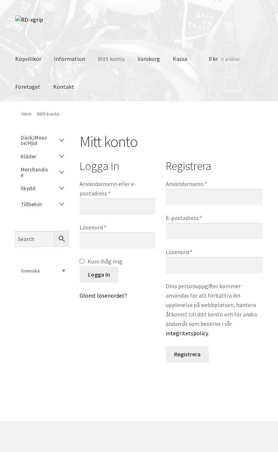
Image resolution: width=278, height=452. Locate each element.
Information (69, 58)
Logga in (99, 274)
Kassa (180, 58)
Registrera (187, 354)
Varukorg (149, 58)
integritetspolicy (187, 333)
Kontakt (63, 86)
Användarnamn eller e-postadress (112, 188)
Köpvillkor (28, 58)
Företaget (28, 86)
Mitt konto (111, 58)
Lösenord (110, 227)
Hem (26, 114)
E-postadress (201, 217)
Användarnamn (203, 183)
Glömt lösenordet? (103, 295)
